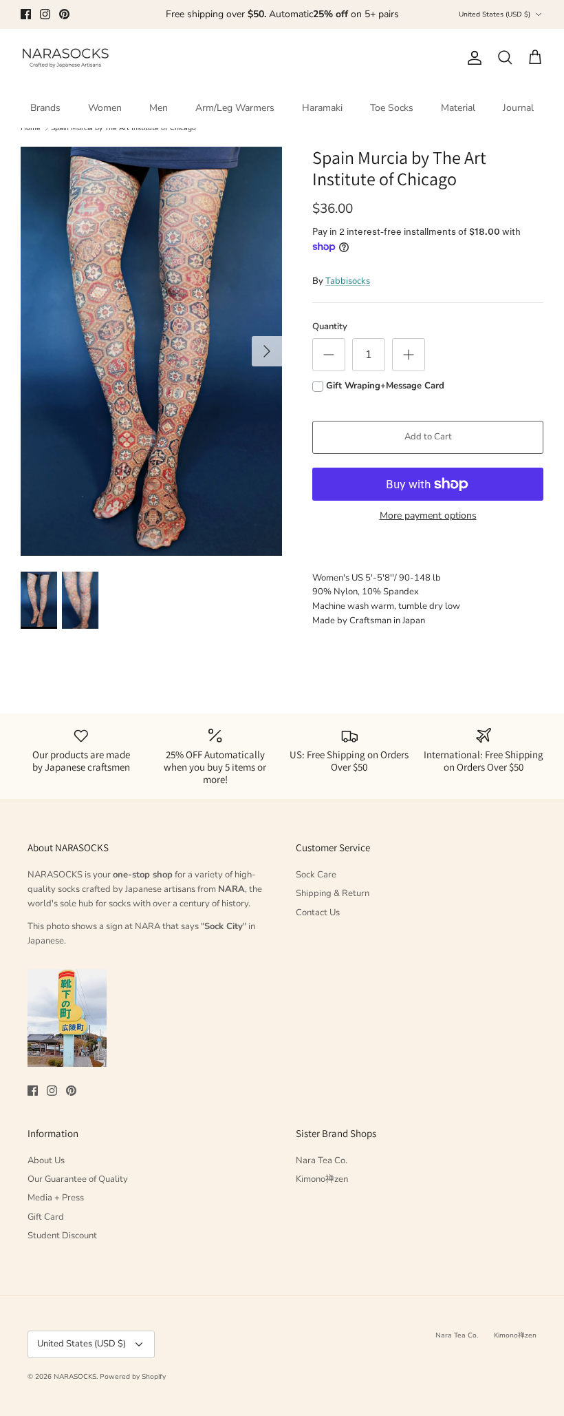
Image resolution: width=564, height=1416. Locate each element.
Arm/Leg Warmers (234, 107)
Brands (45, 107)
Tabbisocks (347, 281)
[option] (151, 351)
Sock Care (316, 874)
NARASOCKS (75, 1377)
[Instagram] (45, 14)
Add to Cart (428, 436)
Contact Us (318, 912)
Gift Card (46, 1217)
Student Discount (62, 1235)
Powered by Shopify (133, 1377)
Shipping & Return (332, 893)
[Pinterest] (64, 14)
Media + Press (56, 1197)
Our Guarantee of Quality (78, 1179)
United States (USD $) (494, 14)
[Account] (472, 58)
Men (158, 107)
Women (105, 107)
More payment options (428, 516)
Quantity (329, 326)
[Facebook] (26, 14)
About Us (46, 1160)
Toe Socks (391, 107)
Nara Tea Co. (321, 1160)
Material (458, 107)
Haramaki (322, 107)
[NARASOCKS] (65, 58)
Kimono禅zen (322, 1179)
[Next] (267, 351)
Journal (518, 107)
